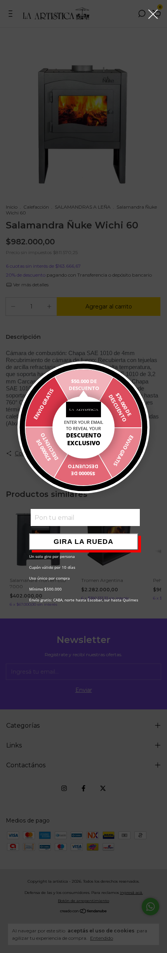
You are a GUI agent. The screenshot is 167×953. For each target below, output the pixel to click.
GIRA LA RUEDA (83, 541)
